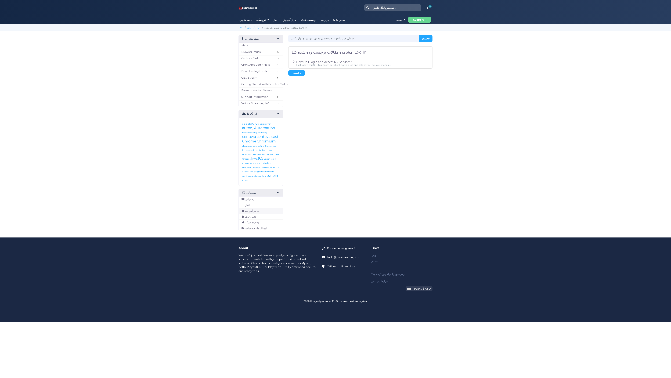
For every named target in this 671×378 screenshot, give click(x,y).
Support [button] (418, 19)
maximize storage (251, 163)
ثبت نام (375, 261)
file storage (270, 146)
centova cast (268, 137)
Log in (267, 159)
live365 (257, 158)
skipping (254, 171)
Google (268, 154)
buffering (262, 132)
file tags (246, 150)
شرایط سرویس (379, 281)
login (273, 159)
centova (249, 137)
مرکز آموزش (290, 20)
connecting (259, 146)
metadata (266, 163)
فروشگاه (261, 20)
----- (374, 268)
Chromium (266, 141)
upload (245, 180)
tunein (272, 175)
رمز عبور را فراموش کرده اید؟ (388, 274)
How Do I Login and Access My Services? (343, 63)
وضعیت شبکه (308, 20)
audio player (264, 123)
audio (253, 123)
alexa (244, 123)
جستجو (425, 38)
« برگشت (297, 73)
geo (265, 150)
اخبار (275, 20)
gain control (257, 150)
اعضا (241, 27)
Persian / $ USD (421, 288)
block (245, 132)
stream (263, 171)
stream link (260, 176)
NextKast (246, 167)
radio (263, 167)
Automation (264, 128)
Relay (269, 167)
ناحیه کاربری (245, 20)
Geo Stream (258, 154)
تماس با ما (339, 20)
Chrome (249, 141)
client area (247, 146)
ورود (373, 255)
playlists (256, 167)
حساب (399, 20)
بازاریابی (324, 20)
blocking (252, 132)
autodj (247, 128)
